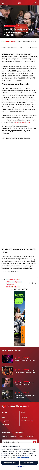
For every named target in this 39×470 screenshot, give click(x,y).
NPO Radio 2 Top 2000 (13, 282)
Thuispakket (10, 284)
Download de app (27, 421)
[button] (2, 2)
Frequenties (6, 424)
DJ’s (3, 417)
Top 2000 (9, 279)
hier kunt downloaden (22, 122)
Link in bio (17, 279)
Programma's (6, 421)
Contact (24, 417)
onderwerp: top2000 (13, 286)
